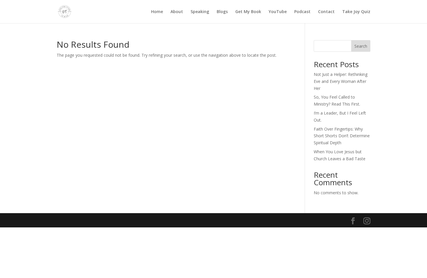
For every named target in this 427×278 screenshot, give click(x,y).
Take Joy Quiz (356, 12)
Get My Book (248, 12)
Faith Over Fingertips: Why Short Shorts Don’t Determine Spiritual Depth (342, 136)
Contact (326, 12)
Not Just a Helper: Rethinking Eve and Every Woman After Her (340, 81)
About (177, 12)
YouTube (278, 12)
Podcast (302, 12)
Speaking (200, 12)
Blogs (222, 12)
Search (360, 46)
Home (157, 12)
